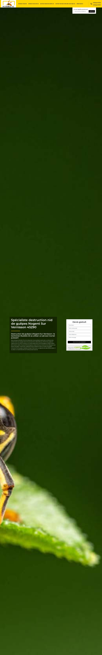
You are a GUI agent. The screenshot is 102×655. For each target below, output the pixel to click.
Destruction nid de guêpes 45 (47, 3)
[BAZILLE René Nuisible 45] (8, 3)
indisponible (97, 3)
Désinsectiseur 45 (22, 3)
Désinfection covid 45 (33, 3)
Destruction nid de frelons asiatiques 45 (65, 3)
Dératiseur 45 (80, 3)
